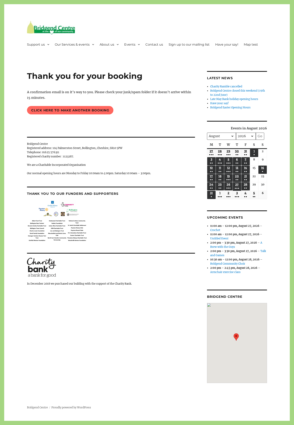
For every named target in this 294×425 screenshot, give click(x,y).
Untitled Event (219, 238)
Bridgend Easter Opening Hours (230, 107)
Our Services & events (72, 44)
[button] (236, 340)
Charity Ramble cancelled (226, 86)
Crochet (215, 230)
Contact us (154, 44)
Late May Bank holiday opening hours (234, 99)
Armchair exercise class (225, 272)
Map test (251, 44)
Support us (36, 44)
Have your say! (226, 44)
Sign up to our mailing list (189, 44)
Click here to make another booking (70, 110)
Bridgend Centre (37, 407)
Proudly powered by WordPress (71, 407)
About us (107, 44)
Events (129, 44)
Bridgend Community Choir (227, 263)
